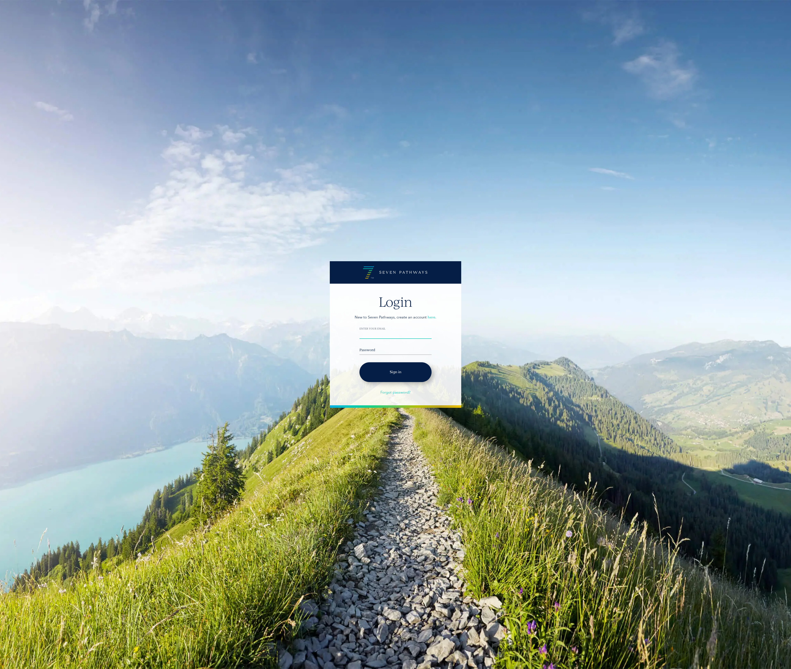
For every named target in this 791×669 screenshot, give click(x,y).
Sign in (395, 372)
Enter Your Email (372, 328)
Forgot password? (395, 392)
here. (432, 317)
